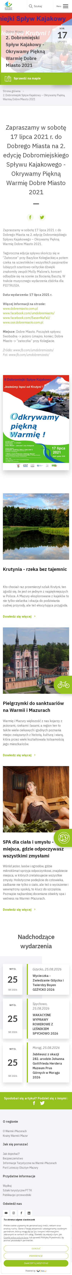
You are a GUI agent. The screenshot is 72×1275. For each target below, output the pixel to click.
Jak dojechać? (11, 1154)
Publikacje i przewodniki (17, 1195)
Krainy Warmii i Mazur (15, 1135)
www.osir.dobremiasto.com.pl (23, 322)
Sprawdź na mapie (27, 78)
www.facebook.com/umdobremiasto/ (29, 313)
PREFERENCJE (36, 1255)
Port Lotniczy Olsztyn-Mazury (20, 1167)
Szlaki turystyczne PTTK (17, 1190)
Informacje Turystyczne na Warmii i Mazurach (30, 1163)
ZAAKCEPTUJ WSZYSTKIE (36, 1263)
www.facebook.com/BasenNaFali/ (26, 318)
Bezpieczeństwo (13, 1158)
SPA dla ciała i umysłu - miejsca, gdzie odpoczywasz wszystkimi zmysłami (33, 849)
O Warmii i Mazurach (15, 1131)
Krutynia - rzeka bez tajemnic (35, 569)
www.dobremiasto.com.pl (20, 308)
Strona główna (12, 91)
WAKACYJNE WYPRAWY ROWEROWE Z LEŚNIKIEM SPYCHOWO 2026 (45, 1024)
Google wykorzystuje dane (16, 1237)
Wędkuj (7, 1185)
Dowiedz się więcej (17, 616)
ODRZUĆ (36, 1248)
